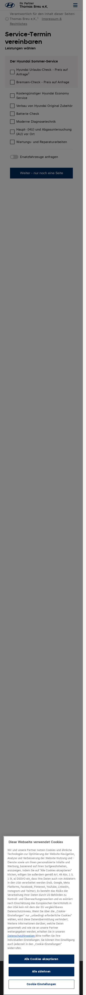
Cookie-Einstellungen (41, 984)
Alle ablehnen (41, 971)
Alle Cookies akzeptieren (41, 959)
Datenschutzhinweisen (21, 936)
